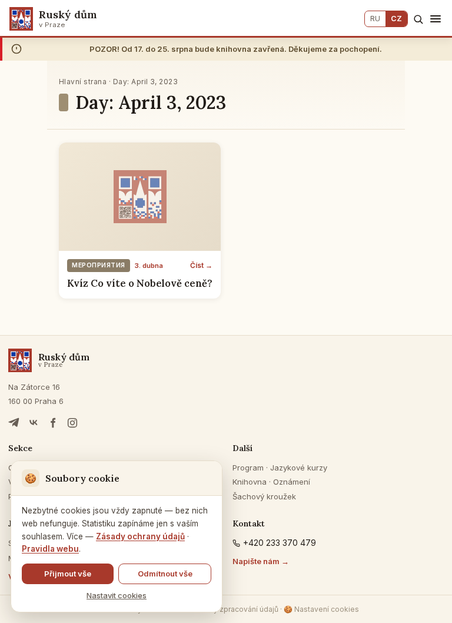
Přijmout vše (67, 573)
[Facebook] (53, 423)
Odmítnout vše (165, 573)
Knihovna (249, 481)
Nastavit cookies (117, 595)
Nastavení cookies (321, 609)
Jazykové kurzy (298, 467)
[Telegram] (14, 423)
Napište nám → (260, 561)
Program (248, 467)
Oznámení (291, 481)
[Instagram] (72, 423)
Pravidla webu (50, 549)
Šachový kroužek (264, 496)
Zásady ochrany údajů (140, 536)
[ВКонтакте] (33, 423)
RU (375, 18)
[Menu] (435, 19)
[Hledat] (418, 19)
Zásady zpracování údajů (235, 609)
